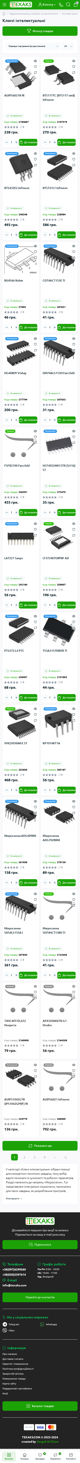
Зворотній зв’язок (13, 1373)
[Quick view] (35, 60)
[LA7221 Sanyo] (20, 537)
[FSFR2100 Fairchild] (20, 445)
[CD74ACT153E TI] (59, 260)
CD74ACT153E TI (54, 280)
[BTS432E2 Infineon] (20, 167)
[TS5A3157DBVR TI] (59, 630)
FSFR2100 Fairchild (17, 465)
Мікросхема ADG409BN (20, 835)
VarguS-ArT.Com (48, 1441)
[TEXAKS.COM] (40, 1221)
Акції (5, 1393)
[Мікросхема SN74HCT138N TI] (59, 908)
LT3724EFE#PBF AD (56, 558)
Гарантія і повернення (15, 1363)
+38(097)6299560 (14, 1269)
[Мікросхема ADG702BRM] (59, 815)
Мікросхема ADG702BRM (51, 838)
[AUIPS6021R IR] (20, 75)
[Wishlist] (35, 66)
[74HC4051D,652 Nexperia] (20, 1000)
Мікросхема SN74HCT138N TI (54, 930)
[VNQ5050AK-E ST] (20, 723)
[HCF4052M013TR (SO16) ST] (59, 445)
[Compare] (35, 72)
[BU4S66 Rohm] (20, 260)
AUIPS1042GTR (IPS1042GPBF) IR (16, 1101)
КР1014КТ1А (51, 743)
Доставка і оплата (12, 1359)
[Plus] (16, 142)
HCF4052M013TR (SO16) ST (59, 468)
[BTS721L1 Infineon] (59, 167)
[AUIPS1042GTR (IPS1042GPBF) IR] (20, 1079)
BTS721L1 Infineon (55, 188)
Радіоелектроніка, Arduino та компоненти (33, 13)
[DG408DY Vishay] (20, 352)
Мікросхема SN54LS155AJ (13, 930)
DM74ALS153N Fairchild (58, 373)
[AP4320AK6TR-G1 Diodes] (59, 1000)
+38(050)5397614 (14, 1274)
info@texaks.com (14, 1285)
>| (65, 1157)
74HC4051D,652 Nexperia (15, 1023)
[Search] (68, 4)
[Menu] (4, 4)
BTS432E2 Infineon (16, 188)
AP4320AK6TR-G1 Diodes (55, 1023)
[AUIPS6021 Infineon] (59, 1079)
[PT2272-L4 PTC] (20, 630)
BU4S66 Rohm (13, 280)
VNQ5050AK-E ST (15, 743)
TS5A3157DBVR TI (55, 650)
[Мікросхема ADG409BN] (20, 815)
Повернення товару (14, 1378)
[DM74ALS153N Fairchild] (59, 352)
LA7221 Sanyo (13, 558)
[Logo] (21, 4)
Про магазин (9, 1354)
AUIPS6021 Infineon (56, 1099)
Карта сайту (9, 1383)
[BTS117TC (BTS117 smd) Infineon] (59, 75)
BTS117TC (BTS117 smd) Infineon (59, 97)
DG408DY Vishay (15, 373)
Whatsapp (51, 1324)
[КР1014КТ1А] (59, 723)
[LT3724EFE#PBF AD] (59, 537)
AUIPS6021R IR (14, 95)
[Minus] (7, 142)
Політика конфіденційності (18, 1368)
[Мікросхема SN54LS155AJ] (20, 908)
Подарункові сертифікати (17, 1388)
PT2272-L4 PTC (14, 650)
